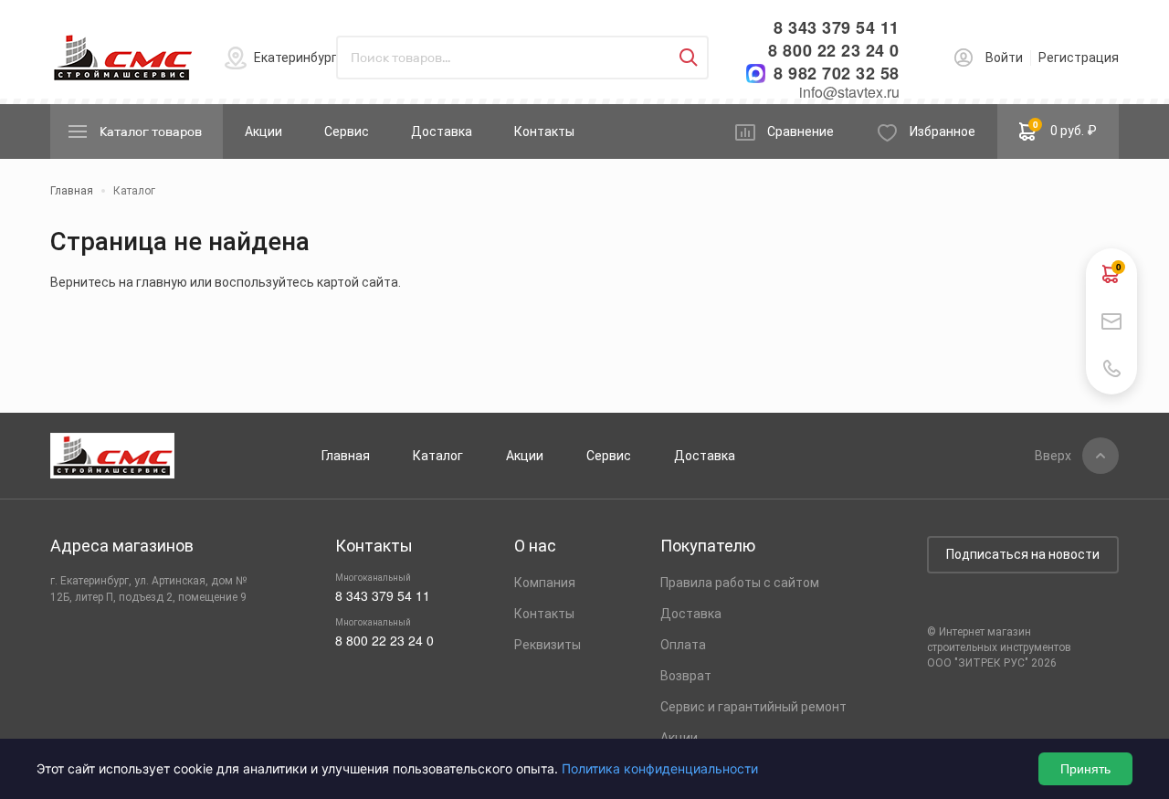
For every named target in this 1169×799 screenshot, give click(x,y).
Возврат (685, 675)
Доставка (441, 131)
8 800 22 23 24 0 (834, 50)
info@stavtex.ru (849, 91)
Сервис (346, 131)
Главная (345, 455)
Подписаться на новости (1023, 554)
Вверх (1053, 455)
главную (161, 282)
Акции (263, 131)
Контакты (544, 131)
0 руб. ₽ (1065, 128)
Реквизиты (547, 644)
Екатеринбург (295, 57)
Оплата (683, 644)
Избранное (942, 131)
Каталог (438, 455)
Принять (1085, 769)
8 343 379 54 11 (837, 27)
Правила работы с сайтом (739, 582)
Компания (544, 582)
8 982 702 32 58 (837, 73)
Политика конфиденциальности (660, 768)
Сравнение (800, 131)
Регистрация (1078, 57)
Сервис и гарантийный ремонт (753, 706)
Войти (1004, 57)
